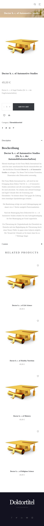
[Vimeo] (32, 518)
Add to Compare (9, 115)
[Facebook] (11, 518)
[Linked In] (21, 518)
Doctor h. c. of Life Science (22, 305)
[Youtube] (27, 518)
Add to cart (23, 107)
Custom (5, 244)
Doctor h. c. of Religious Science (22, 471)
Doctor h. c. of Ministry (22, 416)
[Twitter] (16, 518)
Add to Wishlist (4, 115)
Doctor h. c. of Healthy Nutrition (22, 361)
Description (6, 140)
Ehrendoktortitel (16, 122)
